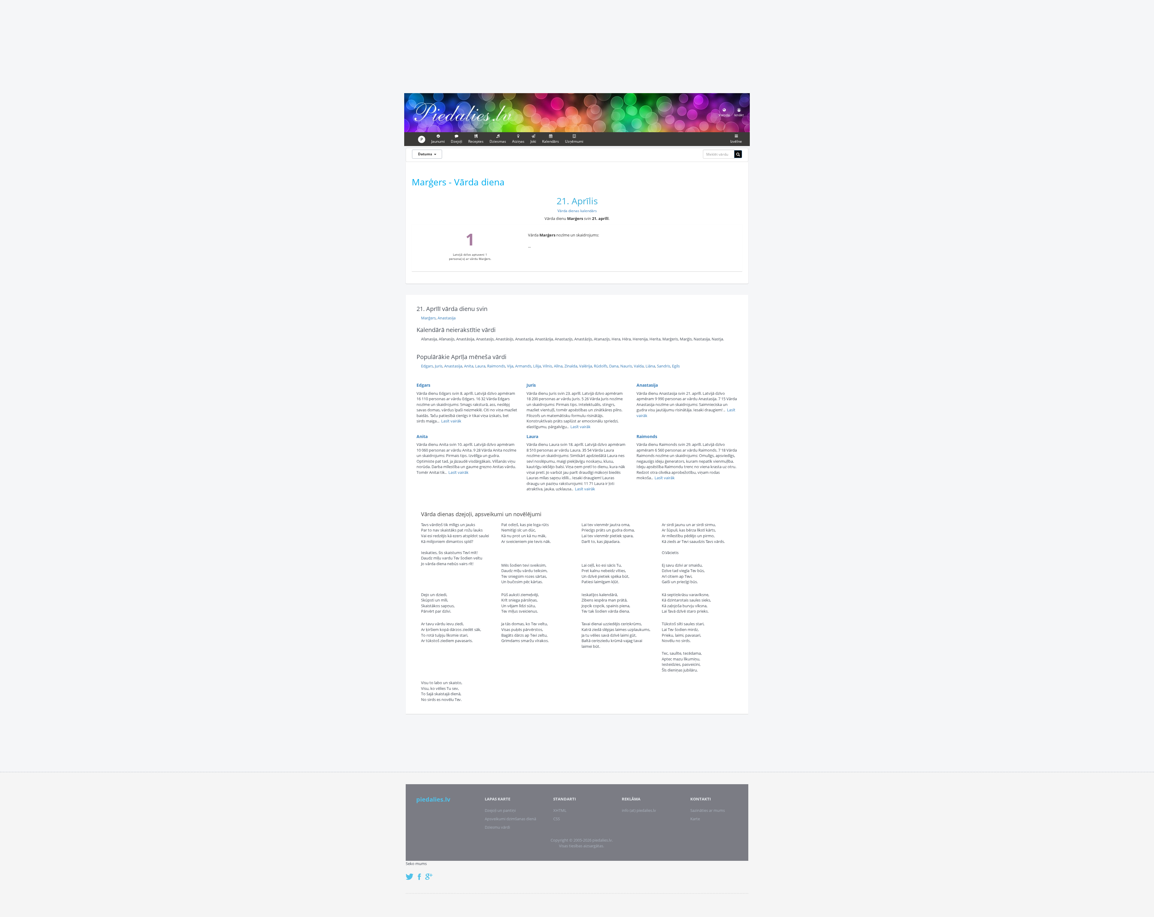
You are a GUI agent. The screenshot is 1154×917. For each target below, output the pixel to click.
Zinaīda (570, 366)
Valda (639, 366)
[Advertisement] (577, 46)
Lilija (537, 366)
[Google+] (431, 873)
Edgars (427, 366)
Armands (523, 366)
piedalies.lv (433, 799)
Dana (613, 366)
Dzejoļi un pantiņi (500, 810)
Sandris (663, 366)
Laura (480, 366)
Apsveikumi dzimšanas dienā (510, 818)
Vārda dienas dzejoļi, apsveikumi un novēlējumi (481, 514)
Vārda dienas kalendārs (577, 210)
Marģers (428, 318)
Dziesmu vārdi (497, 827)
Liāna (650, 366)
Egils (676, 366)
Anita (468, 366)
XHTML (559, 810)
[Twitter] (411, 873)
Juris (438, 366)
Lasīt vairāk (451, 421)
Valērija (585, 366)
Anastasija (447, 318)
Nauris (626, 366)
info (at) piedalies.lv (639, 810)
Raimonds (496, 366)
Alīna (558, 366)
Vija (510, 366)
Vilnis (547, 366)
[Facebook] (421, 873)
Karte (695, 818)
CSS (556, 818)
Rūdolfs (600, 366)
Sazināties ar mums (707, 810)
